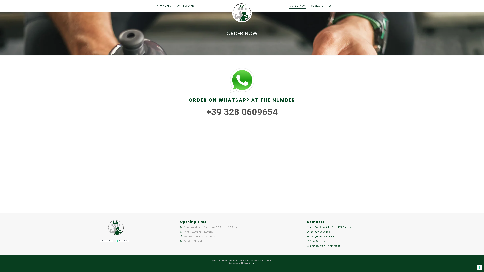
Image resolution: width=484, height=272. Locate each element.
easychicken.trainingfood (325, 245)
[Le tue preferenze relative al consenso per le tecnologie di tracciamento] (479, 267)
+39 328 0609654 (319, 231)
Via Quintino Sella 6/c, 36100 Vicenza (332, 227)
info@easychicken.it (322, 236)
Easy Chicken (318, 241)
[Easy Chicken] (242, 12)
